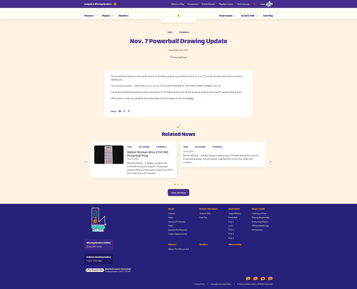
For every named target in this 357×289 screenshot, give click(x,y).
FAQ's (170, 225)
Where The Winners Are (178, 249)
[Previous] (86, 162)
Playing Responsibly (260, 217)
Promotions (193, 4)
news (129, 147)
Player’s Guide (258, 209)
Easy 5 (231, 221)
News (170, 32)
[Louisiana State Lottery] (178, 16)
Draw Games (225, 16)
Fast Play (268, 16)
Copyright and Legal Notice (221, 284)
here (191, 98)
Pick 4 (231, 233)
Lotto (230, 225)
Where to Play (177, 4)
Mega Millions (234, 213)
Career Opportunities (177, 233)
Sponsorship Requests (177, 229)
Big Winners (144, 147)
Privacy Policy (199, 284)
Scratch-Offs (248, 16)
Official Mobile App (260, 225)
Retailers (123, 16)
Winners (88, 16)
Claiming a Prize (259, 213)
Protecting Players (260, 221)
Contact (171, 213)
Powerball (184, 32)
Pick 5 (231, 229)
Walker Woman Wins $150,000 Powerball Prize (147, 153)
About (171, 209)
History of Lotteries (176, 221)
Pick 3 (231, 238)
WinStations (257, 229)
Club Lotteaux (243, 4)
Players (106, 16)
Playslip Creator (226, 4)
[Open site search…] (254, 4)
